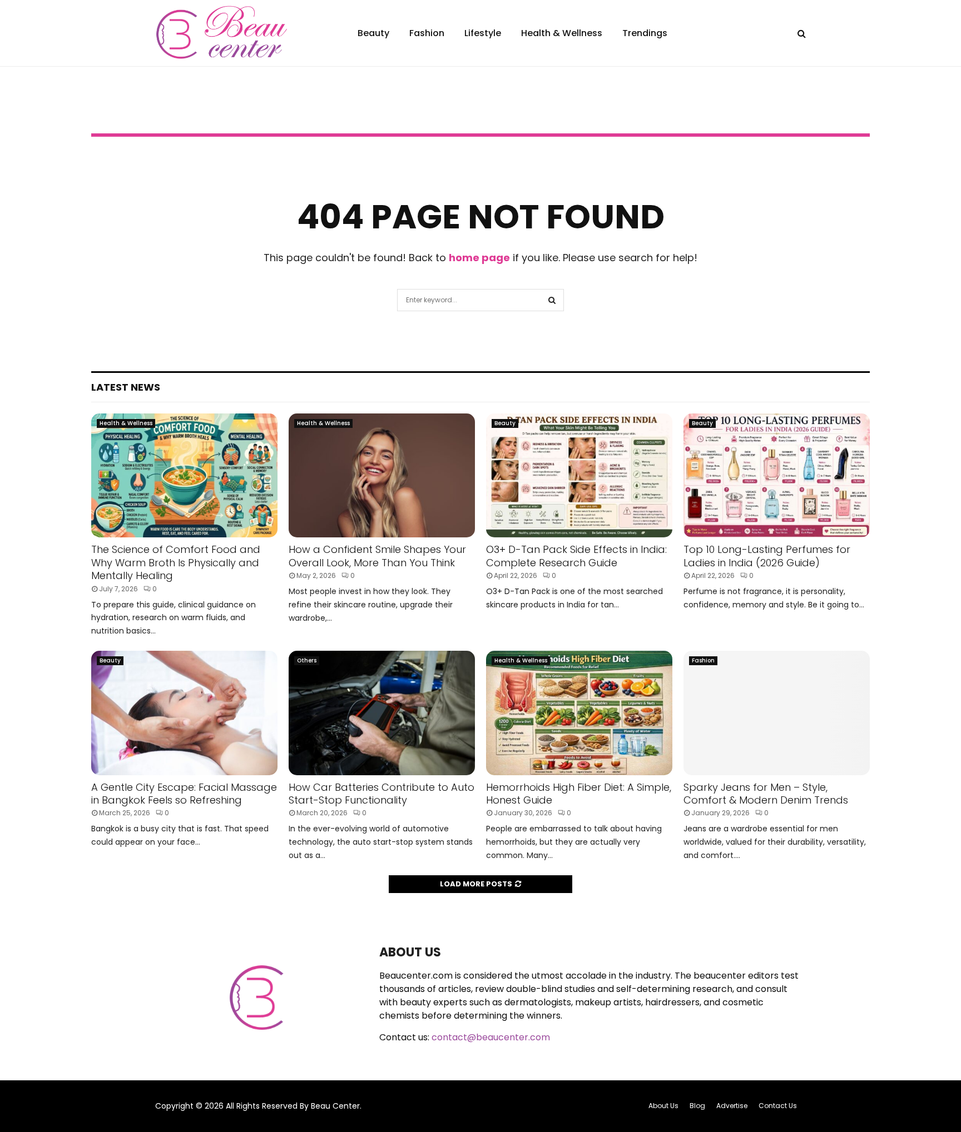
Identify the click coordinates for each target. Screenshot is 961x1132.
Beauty (373, 33)
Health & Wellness (561, 33)
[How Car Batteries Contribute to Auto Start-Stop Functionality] (382, 713)
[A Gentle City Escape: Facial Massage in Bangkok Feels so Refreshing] (184, 713)
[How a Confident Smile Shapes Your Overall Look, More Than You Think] (382, 475)
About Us (663, 1105)
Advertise (731, 1105)
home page (479, 258)
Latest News (125, 387)
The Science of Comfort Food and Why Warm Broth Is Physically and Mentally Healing (175, 562)
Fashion (426, 33)
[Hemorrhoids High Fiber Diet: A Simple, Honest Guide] (579, 713)
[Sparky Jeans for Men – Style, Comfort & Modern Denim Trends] (776, 713)
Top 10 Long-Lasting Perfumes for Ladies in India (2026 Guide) (766, 555)
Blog (697, 1105)
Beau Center (335, 1105)
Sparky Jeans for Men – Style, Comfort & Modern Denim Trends (765, 793)
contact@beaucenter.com (491, 1037)
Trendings (644, 33)
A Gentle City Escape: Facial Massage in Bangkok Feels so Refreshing (184, 793)
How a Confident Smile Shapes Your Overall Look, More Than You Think (377, 555)
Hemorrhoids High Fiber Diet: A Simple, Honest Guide (578, 793)
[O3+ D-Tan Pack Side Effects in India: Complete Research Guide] (579, 475)
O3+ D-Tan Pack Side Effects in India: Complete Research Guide (576, 555)
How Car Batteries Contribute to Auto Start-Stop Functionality (381, 793)
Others (306, 660)
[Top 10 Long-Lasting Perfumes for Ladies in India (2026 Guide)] (776, 475)
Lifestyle (482, 33)
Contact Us (778, 1105)
